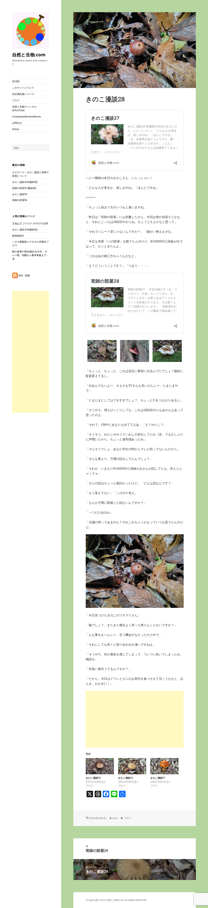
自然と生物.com (29, 54)
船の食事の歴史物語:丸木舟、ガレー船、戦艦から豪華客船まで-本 (29, 255)
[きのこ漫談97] (164, 766)
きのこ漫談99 (19, 194)
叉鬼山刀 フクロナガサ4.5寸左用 (30, 223)
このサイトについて (23, 87)
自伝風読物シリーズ (23, 94)
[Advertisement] (30, 352)
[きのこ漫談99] (100, 766)
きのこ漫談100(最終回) (25, 182)
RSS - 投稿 (24, 275)
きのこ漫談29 (125, 778)
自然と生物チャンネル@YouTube (24, 108)
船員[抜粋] (18, 235)
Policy (15, 129)
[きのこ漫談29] (132, 766)
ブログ (16, 100)
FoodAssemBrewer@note (26, 116)
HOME (16, 81)
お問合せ (17, 123)
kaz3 (115, 818)
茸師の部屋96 (19, 200)
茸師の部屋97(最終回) (24, 188)
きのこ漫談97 (157, 778)
